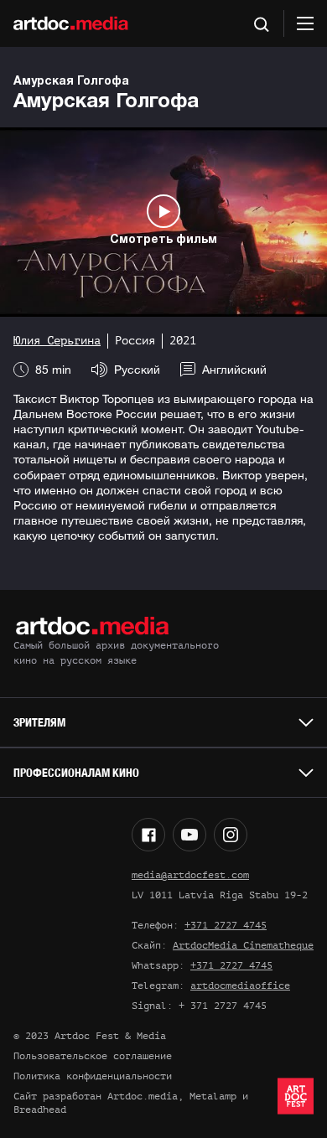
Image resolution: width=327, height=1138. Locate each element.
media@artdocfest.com (190, 875)
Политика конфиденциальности (92, 1076)
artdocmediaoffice (240, 985)
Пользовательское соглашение (92, 1056)
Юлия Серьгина (57, 340)
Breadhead (39, 1109)
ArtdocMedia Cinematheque (243, 945)
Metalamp (212, 1096)
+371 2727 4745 (225, 925)
